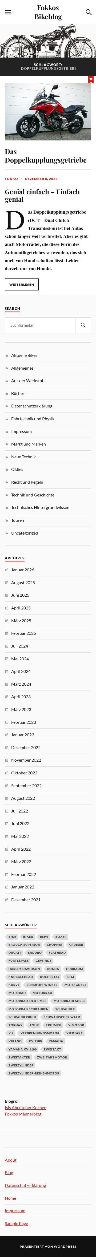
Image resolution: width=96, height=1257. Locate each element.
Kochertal (50, 977)
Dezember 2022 (26, 747)
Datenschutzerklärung (31, 405)
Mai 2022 (20, 836)
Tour (34, 1025)
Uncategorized (24, 532)
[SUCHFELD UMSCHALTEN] (88, 12)
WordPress (65, 1246)
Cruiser (76, 944)
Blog (9, 1172)
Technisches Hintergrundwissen (40, 507)
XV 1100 (35, 1041)
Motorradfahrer (70, 1001)
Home (10, 1198)
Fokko (11, 179)
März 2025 (21, 620)
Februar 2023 (23, 722)
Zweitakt (52, 1049)
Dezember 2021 (26, 899)
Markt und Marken (28, 443)
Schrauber (65, 1009)
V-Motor (76, 1025)
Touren (17, 520)
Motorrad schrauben (29, 1009)
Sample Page (16, 1223)
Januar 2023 (22, 734)
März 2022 (21, 861)
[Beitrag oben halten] (91, 79)
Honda (53, 969)
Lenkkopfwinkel (42, 985)
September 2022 (26, 785)
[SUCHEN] (83, 325)
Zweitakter (19, 1057)
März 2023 (21, 709)
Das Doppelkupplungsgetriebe (46, 155)
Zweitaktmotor (52, 1057)
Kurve (14, 985)
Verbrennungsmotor (40, 1033)
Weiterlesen (21, 284)
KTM (70, 977)
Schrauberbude (23, 1017)
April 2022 (21, 848)
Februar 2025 (23, 633)
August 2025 (23, 582)
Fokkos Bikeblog (48, 12)
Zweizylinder (21, 1065)
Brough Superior (24, 944)
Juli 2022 (19, 810)
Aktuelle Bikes (24, 355)
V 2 (11, 1033)
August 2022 (23, 798)
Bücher (17, 393)
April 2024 (21, 671)
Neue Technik (23, 456)
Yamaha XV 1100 (23, 1049)
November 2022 (26, 759)
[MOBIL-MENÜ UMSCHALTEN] (8, 12)
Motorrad (42, 993)
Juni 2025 (20, 594)
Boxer (61, 936)
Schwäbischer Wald (62, 1017)
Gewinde (43, 960)
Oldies (17, 469)
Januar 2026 (22, 569)
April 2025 (21, 607)
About (11, 1159)
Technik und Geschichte (32, 494)
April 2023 (21, 696)
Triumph (53, 1025)
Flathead (57, 952)
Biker (28, 936)
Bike (12, 936)
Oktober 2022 (24, 772)
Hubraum (74, 969)
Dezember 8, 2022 (41, 179)
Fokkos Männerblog (23, 1113)
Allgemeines (22, 367)
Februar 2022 (23, 874)
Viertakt (74, 1033)
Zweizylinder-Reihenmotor (34, 1073)
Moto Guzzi (75, 985)
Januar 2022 (22, 886)
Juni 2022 (20, 823)
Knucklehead (21, 977)
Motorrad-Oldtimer (28, 1001)
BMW (44, 936)
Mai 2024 (20, 658)
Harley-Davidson (24, 969)
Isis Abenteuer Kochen (25, 1107)
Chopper (54, 944)
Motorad (17, 993)
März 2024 (21, 683)
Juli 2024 (19, 645)
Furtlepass (19, 960)
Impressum (21, 431)
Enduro (35, 952)
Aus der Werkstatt (28, 380)
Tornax (16, 1025)
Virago (15, 1041)
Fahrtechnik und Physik (32, 418)
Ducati (15, 952)
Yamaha (56, 1041)
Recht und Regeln (27, 481)
